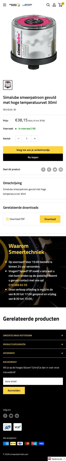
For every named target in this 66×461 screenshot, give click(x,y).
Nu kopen (33, 157)
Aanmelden (14, 390)
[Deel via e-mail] (61, 169)
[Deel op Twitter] (55, 169)
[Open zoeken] (48, 5)
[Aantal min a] (35, 138)
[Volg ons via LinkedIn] (17, 416)
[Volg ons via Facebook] (5, 416)
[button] (57, 459)
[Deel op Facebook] (43, 169)
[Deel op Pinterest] (49, 169)
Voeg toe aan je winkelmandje (33, 150)
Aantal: (7, 138)
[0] (60, 5)
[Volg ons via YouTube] (11, 416)
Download (50, 219)
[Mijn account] (54, 5)
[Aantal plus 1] (18, 138)
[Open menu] (4, 5)
